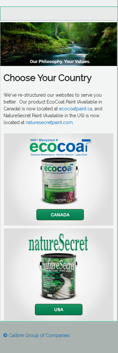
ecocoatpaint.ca (75, 108)
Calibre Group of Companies (36, 335)
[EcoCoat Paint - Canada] (59, 224)
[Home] (58, 64)
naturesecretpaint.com (49, 122)
